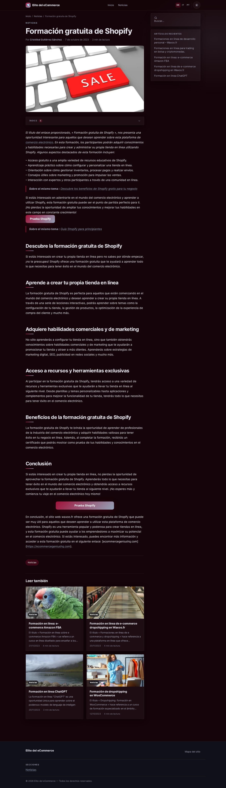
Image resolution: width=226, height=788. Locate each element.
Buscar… (159, 20)
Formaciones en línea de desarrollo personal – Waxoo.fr (174, 40)
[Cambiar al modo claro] (196, 5)
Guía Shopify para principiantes (81, 229)
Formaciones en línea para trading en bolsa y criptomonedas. (174, 50)
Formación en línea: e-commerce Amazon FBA (173, 59)
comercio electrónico (39, 142)
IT (183, 5)
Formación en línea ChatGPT (170, 75)
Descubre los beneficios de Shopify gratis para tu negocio (99, 188)
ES (178, 5)
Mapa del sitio (192, 751)
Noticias (123, 5)
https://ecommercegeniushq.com (48, 546)
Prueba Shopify (40, 218)
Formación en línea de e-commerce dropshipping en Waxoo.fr (175, 68)
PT (188, 5)
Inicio (111, 5)
